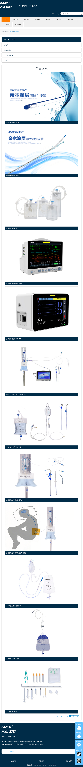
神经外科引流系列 (8, 55)
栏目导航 (10, 39)
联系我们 (18, 24)
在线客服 (13, 761)
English (59, 14)
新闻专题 (37, 19)
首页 (5, 19)
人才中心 (59, 19)
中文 (53, 14)
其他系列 (6, 60)
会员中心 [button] (9, 751)
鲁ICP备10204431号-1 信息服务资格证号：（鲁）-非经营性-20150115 (22, 744)
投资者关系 (71, 19)
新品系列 (6, 45)
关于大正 (15, 19)
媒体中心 (48, 19)
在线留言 (41, 761)
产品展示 (26, 19)
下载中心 (7, 24)
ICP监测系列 (7, 50)
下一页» (76, 716)
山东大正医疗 (12, 736)
